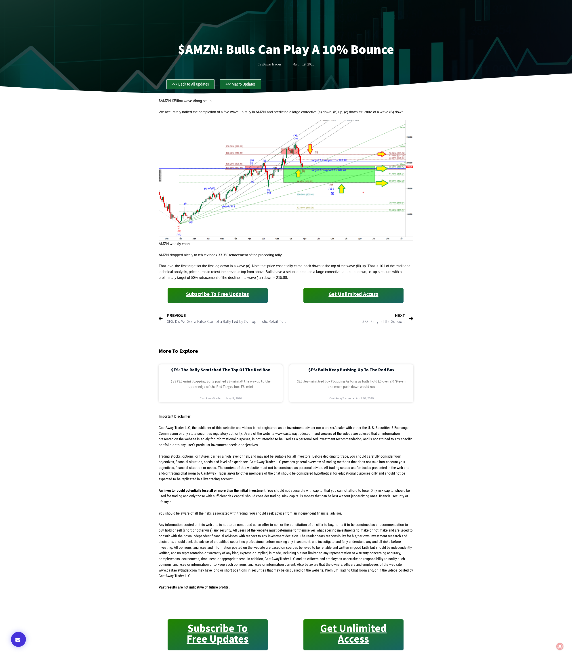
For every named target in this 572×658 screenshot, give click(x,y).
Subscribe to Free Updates (217, 293)
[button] (18, 639)
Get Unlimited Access (353, 293)
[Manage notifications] (560, 646)
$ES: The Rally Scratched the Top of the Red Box (220, 369)
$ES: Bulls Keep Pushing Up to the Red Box (351, 369)
